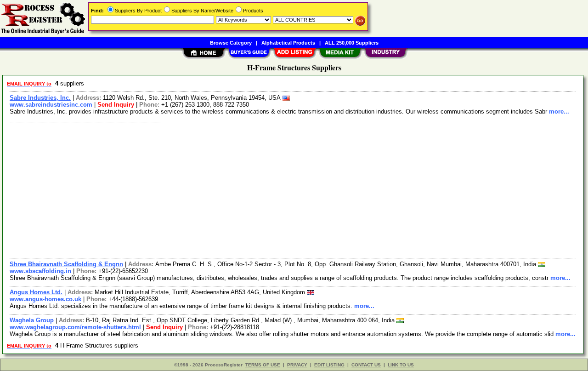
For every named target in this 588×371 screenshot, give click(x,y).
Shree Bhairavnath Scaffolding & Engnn (66, 264)
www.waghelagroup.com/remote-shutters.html (75, 327)
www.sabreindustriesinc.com (51, 104)
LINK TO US (401, 364)
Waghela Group (32, 320)
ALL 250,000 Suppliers (352, 43)
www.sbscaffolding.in (40, 271)
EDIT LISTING (329, 364)
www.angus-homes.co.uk (45, 299)
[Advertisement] (281, 189)
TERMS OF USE (262, 364)
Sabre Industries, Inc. (40, 97)
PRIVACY (297, 364)
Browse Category (231, 43)
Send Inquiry (115, 104)
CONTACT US (366, 364)
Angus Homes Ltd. (36, 292)
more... (559, 111)
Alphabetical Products (288, 43)
